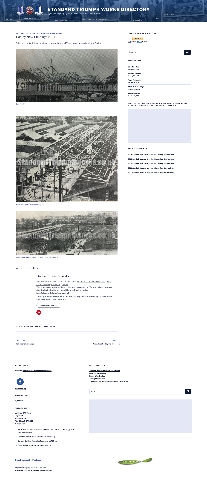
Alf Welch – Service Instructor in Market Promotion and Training (44, 430)
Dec (172, 168)
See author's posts (49, 305)
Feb (137, 159)
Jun (152, 159)
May (148, 159)
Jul (155, 159)
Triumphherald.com (97, 379)
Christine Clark (134, 67)
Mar (141, 159)
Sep (161, 159)
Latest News (49, 326)
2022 (130, 172)
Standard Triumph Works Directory (99, 9)
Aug (158, 159)
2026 (130, 154)
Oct (165, 159)
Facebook (55, 284)
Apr (145, 159)
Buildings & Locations (30, 326)
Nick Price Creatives (97, 373)
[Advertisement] (159, 126)
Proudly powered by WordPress (28, 460)
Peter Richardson (135, 80)
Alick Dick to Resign (136, 87)
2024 (130, 163)
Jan (134, 154)
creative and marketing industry (91, 281)
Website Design (21, 468)
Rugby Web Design (97, 376)
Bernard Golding (134, 73)
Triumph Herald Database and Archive (104, 371)
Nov (168, 163)
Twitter (65, 284)
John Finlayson (134, 93)
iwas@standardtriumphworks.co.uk (52, 293)
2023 (130, 168)
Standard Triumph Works (49, 33)
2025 (130, 159)
